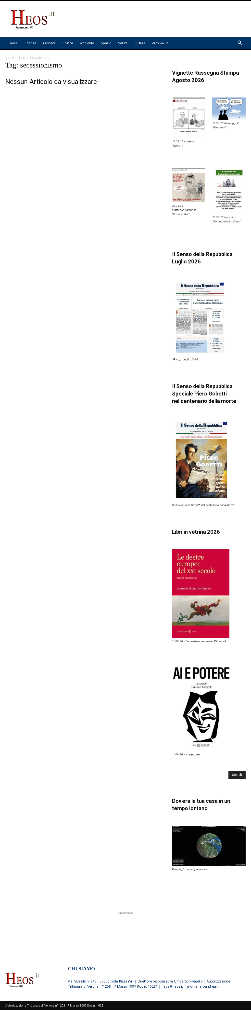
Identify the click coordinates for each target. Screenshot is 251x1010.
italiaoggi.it (231, 123)
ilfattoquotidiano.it (184, 210)
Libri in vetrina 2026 (196, 532)
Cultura (140, 43)
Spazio (106, 43)
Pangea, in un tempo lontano (190, 869)
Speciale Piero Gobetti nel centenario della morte (203, 505)
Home (13, 43)
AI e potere (193, 754)
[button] (240, 43)
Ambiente (87, 43)
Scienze (30, 43)
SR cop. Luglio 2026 (185, 359)
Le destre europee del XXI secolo (206, 641)
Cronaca (49, 43)
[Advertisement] (156, 19)
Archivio (158, 43)
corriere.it (190, 141)
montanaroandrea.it (203, 986)
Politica (68, 43)
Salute (123, 43)
